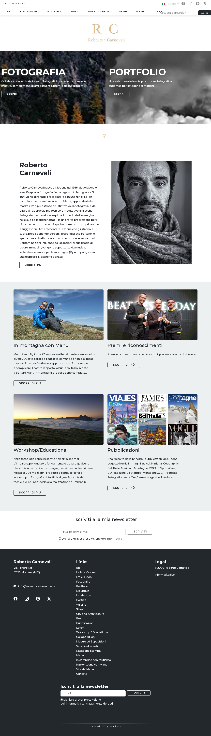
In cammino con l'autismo (93, 660)
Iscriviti (139, 693)
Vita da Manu (85, 669)
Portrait (81, 600)
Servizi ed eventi (87, 646)
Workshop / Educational (92, 632)
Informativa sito (164, 574)
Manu (140, 11)
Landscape (83, 595)
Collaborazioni (85, 637)
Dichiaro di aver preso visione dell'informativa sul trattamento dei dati (86, 701)
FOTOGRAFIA (33, 72)
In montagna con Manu (91, 664)
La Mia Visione (85, 572)
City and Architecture (90, 613)
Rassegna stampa (88, 650)
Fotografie (29, 11)
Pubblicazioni (98, 11)
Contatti (81, 673)
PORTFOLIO (137, 72)
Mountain (82, 590)
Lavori (123, 11)
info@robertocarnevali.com (36, 586)
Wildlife (81, 604)
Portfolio (54, 11)
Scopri (12, 94)
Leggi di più (33, 265)
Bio (9, 11)
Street (80, 609)
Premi (75, 11)
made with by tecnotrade (105, 726)
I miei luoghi (84, 577)
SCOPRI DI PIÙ (30, 383)
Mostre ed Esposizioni (91, 641)
